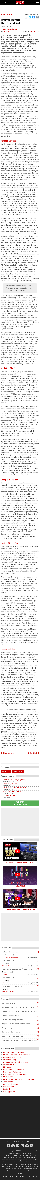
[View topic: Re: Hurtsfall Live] (38, 961)
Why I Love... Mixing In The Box (12, 791)
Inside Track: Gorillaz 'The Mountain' (14, 787)
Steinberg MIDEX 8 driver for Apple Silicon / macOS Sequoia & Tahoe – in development (19, 1011)
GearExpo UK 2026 (20, 886)
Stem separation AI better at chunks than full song (19, 1040)
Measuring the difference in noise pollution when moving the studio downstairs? (19, 1007)
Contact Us (15, 1142)
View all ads (6, 771)
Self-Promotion (5, 965)
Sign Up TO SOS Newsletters (20, 803)
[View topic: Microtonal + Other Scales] (38, 1032)
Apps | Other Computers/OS (13, 1069)
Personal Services (8, 140)
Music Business (8, 1077)
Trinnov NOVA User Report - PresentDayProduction (20, 909)
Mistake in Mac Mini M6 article (12, 1036)
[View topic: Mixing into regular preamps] (38, 1028)
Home (3, 14)
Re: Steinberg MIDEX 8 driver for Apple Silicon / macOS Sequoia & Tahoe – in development (19, 969)
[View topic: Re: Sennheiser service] (38, 952)
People (9, 14)
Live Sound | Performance (12, 1072)
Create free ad (18, 771)
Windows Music (8, 1065)
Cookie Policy (25, 1142)
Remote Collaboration (11, 1084)
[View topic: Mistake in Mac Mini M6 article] (38, 1036)
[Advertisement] (20, 822)
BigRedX (4, 963)
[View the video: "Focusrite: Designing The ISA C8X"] (20, 851)
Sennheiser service (8, 1003)
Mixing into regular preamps (12, 1028)
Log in (4, 3)
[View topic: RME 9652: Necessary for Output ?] (38, 1020)
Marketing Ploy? (8, 368)
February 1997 (34, 31)
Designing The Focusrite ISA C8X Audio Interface (20, 862)
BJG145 (4, 989)
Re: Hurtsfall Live (8, 960)
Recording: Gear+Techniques (13, 1052)
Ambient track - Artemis (10, 1015)
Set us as (33, 14)
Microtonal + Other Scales (11, 1032)
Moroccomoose (7, 972)
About (7, 1142)
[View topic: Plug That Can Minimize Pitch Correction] (38, 1024)
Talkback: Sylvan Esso (10, 784)
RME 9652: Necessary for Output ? (13, 1020)
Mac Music (4, 974)
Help (33, 1142)
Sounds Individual (8, 649)
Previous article (9, 753)
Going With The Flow (9, 479)
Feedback (6, 1089)
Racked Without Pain (9, 543)
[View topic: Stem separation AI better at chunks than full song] (38, 1040)
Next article (31, 753)
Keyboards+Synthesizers (8, 991)
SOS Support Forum (10, 1091)
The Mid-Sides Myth (9, 795)
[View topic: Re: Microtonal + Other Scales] (38, 986)
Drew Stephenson (7, 955)
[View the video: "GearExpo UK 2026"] (20, 875)
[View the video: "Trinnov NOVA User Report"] (20, 898)
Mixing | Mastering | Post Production (16, 1055)
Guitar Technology (9, 1060)
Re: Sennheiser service (10, 952)
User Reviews (8, 1082)
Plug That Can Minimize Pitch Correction (16, 1024)
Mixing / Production (10, 29)
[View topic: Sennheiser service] (38, 1003)
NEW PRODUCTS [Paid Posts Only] (15, 1062)
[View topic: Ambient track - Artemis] (38, 1016)
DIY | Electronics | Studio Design (10, 957)
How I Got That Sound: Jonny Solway (14, 780)
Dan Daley (6, 31)
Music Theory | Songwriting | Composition (18, 1079)
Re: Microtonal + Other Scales (12, 986)
